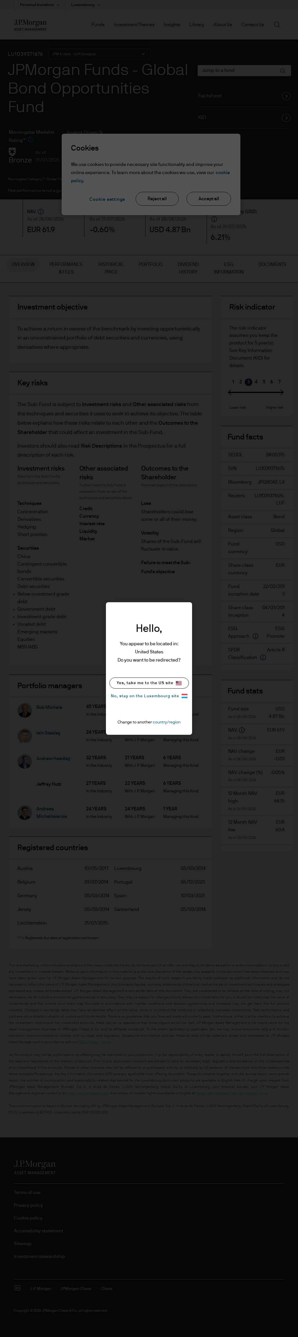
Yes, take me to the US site (145, 683)
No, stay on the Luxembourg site (145, 696)
